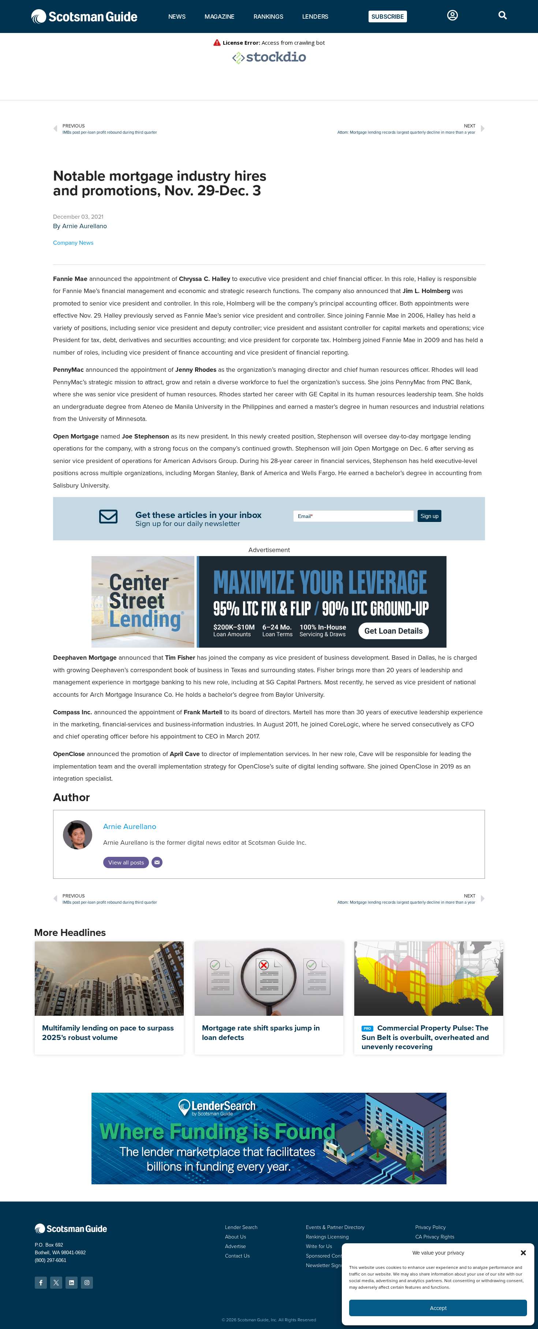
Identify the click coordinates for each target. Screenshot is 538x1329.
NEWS (177, 16)
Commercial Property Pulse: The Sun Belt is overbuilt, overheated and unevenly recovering (425, 1037)
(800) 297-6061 (50, 1260)
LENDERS (315, 16)
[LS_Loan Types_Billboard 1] (269, 1182)
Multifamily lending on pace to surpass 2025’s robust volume (108, 1032)
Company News (73, 242)
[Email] (157, 862)
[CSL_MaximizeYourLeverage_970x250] (269, 645)
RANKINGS (268, 16)
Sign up (429, 516)
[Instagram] (87, 1283)
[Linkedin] (72, 1283)
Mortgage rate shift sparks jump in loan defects (261, 1032)
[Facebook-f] (41, 1283)
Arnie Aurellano (84, 226)
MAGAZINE (220, 16)
